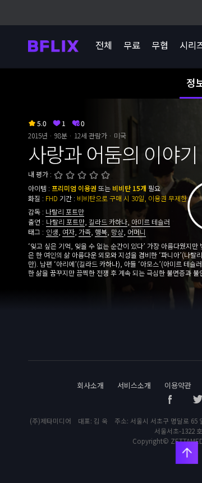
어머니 (136, 231)
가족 (85, 231)
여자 (68, 231)
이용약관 (177, 385)
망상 (117, 231)
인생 (52, 231)
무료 (131, 45)
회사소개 (90, 385)
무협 (160, 45)
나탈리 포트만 (64, 211)
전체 (103, 45)
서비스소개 (134, 385)
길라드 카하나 (108, 221)
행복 (101, 231)
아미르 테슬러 (150, 221)
